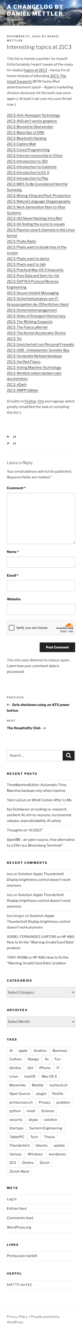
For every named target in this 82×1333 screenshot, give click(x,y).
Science (47, 1111)
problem (63, 1102)
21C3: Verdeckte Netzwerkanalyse (34, 356)
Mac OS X (49, 1076)
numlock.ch (58, 1085)
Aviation (40, 1051)
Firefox (30, 401)
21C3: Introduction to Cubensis (32, 167)
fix (47, 1059)
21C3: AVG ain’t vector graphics (32, 121)
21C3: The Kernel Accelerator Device (36, 333)
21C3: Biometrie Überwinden (30, 127)
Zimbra (27, 1163)
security (16, 1120)
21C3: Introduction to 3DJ (27, 161)
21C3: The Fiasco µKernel (27, 327)
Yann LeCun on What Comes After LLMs (39, 800)
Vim (40, 401)
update (59, 1145)
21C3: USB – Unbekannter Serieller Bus (38, 350)
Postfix (57, 1094)
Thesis (49, 1137)
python (15, 1111)
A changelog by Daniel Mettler (35, 10)
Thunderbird (19, 1145)
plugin (41, 1094)
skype (33, 1120)
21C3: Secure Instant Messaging (33, 293)
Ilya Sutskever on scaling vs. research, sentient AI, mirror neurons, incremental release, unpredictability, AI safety (39, 815)
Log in (12, 1199)
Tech (34, 1137)
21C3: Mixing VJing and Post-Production (39, 196)
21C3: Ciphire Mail (21, 144)
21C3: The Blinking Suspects (30, 322)
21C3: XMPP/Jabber (22, 390)
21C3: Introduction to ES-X (28, 173)
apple (23, 1051)
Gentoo (15, 1068)
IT (15, 437)
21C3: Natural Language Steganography (39, 201)
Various (15, 1154)
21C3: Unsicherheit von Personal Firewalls (40, 344)
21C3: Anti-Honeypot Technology (33, 115)
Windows (35, 1154)
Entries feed (17, 1208)
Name (13, 552)
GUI (30, 1068)
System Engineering (45, 1128)
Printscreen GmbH (22, 1256)
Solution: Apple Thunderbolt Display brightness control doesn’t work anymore (39, 880)
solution (50, 1120)
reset (31, 1111)
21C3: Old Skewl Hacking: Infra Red (34, 218)
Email (12, 575)
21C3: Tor (14, 339)
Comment (16, 488)
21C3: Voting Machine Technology (34, 367)
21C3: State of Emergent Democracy (36, 316)
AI (11, 1051)
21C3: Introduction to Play (27, 178)
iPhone (45, 1068)
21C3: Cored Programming (28, 150)
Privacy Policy (17, 1317)
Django (33, 1059)
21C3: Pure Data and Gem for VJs (33, 276)
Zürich (44, 1163)
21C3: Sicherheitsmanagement (32, 310)
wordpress (57, 1154)
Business (60, 1051)
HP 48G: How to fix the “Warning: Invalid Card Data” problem (41, 942)
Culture (15, 1059)
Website (14, 599)
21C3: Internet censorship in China (34, 155)
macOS (30, 1076)
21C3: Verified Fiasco (24, 362)
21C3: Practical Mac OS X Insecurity (35, 270)
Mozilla (37, 1085)
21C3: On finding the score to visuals (36, 224)
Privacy (45, 1102)
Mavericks (17, 1085)
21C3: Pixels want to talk (26, 264)
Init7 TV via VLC (19, 1285)
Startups (16, 1128)
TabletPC (16, 1137)
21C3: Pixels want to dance (28, 259)
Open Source (19, 1094)
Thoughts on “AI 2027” (25, 830)
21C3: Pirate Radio (21, 241)
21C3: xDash (17, 384)
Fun (58, 1059)
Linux (13, 1076)
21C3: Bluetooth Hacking (26, 138)
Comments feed (20, 1218)
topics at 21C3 (35, 70)
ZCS (12, 1163)
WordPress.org (19, 1227)
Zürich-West (19, 1171)
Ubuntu (42, 1145)
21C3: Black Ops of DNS (25, 132)
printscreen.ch (21, 1102)
